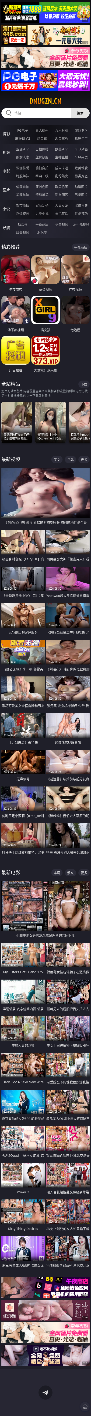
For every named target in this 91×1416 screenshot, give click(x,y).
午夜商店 (42, 224)
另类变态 (81, 176)
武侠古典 (81, 205)
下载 (84, 384)
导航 (6, 227)
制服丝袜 (22, 176)
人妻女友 (61, 205)
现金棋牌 (61, 138)
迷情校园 (22, 213)
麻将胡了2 (22, 138)
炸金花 (42, 138)
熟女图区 (61, 194)
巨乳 (70, 459)
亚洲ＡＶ (22, 149)
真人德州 (42, 130)
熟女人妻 (22, 157)
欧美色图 (61, 186)
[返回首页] (85, 1406)
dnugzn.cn (45, 101)
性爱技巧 (81, 213)
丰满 (57, 872)
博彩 (6, 133)
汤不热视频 (81, 224)
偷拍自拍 (42, 168)
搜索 (80, 113)
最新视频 (10, 459)
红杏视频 (22, 232)
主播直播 (61, 157)
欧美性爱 (81, 168)
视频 (6, 152)
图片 (6, 190)
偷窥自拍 (22, 186)
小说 (6, 208)
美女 (57, 459)
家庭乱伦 (42, 205)
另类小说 (42, 213)
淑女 (70, 872)
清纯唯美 (42, 194)
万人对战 (61, 130)
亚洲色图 (42, 186)
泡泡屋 (42, 232)
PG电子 (22, 130)
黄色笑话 (61, 213)
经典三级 (42, 176)
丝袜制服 (42, 157)
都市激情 (22, 205)
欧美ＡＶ (61, 149)
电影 (6, 171)
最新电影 (10, 872)
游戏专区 (81, 130)
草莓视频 (61, 224)
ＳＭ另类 (81, 157)
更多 (84, 459)
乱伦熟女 (61, 176)
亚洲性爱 (22, 168)
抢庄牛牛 (81, 138)
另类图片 (81, 194)
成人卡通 (61, 168)
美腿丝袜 (22, 194)
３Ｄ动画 (81, 149)
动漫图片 (81, 186)
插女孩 (23, 224)
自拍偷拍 (42, 149)
